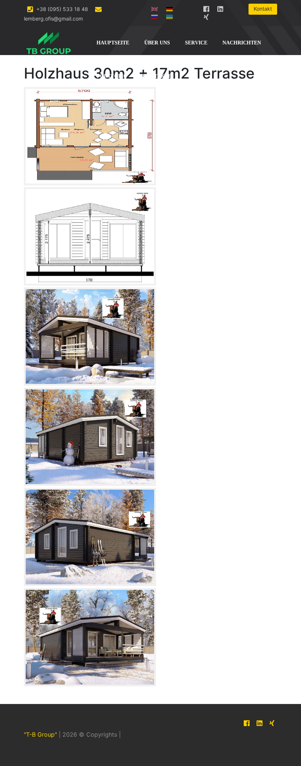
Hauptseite (113, 43)
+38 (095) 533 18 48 (61, 9)
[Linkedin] (220, 7)
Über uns (157, 43)
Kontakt (263, 9)
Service (196, 43)
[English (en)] (154, 7)
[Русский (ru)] (154, 15)
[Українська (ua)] (169, 15)
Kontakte (156, 76)
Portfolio (112, 76)
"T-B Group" (40, 734)
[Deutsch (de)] (169, 7)
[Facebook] (206, 7)
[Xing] (206, 15)
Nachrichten (241, 43)
